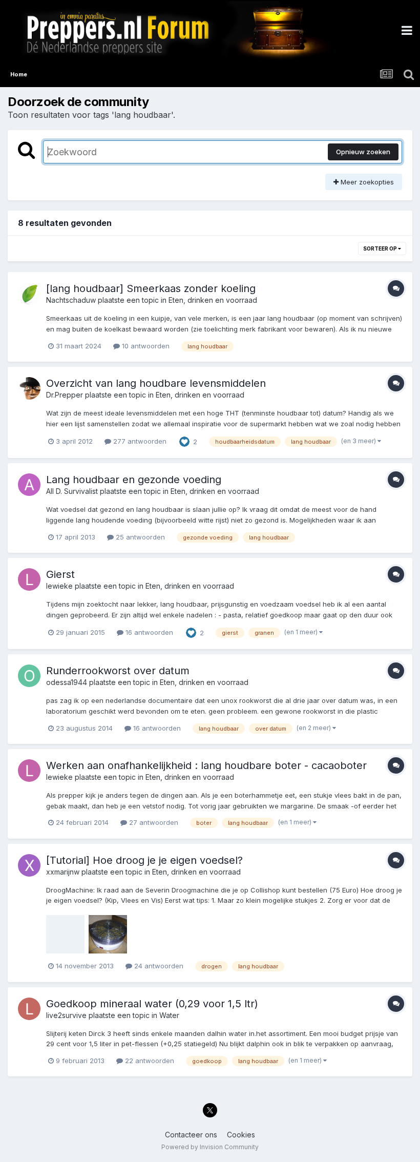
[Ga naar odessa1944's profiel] (29, 676)
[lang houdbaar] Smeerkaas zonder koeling (151, 288)
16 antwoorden (148, 632)
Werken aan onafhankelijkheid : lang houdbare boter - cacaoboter (206, 765)
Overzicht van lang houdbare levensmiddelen (156, 383)
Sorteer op (380, 248)
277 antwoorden (138, 441)
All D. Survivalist (72, 491)
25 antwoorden (139, 537)
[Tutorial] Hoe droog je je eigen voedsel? (144, 860)
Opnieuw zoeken (363, 152)
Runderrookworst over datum (118, 671)
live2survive (66, 1015)
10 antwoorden (145, 346)
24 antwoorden (157, 966)
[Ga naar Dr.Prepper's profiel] (29, 388)
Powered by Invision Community (210, 1147)
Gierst (60, 574)
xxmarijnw (62, 871)
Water (169, 1015)
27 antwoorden (152, 822)
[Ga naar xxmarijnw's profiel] (29, 865)
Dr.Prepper (64, 394)
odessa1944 (66, 682)
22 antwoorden (148, 1060)
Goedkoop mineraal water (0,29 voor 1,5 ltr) (152, 1004)
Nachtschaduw (71, 300)
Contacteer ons (191, 1134)
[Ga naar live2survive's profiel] (29, 1009)
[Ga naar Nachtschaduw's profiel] (29, 293)
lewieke (59, 586)
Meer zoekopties (366, 182)
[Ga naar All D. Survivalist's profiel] (29, 484)
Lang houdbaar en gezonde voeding (133, 479)
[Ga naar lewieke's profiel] (29, 579)
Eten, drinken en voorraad (213, 300)
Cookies (241, 1134)
